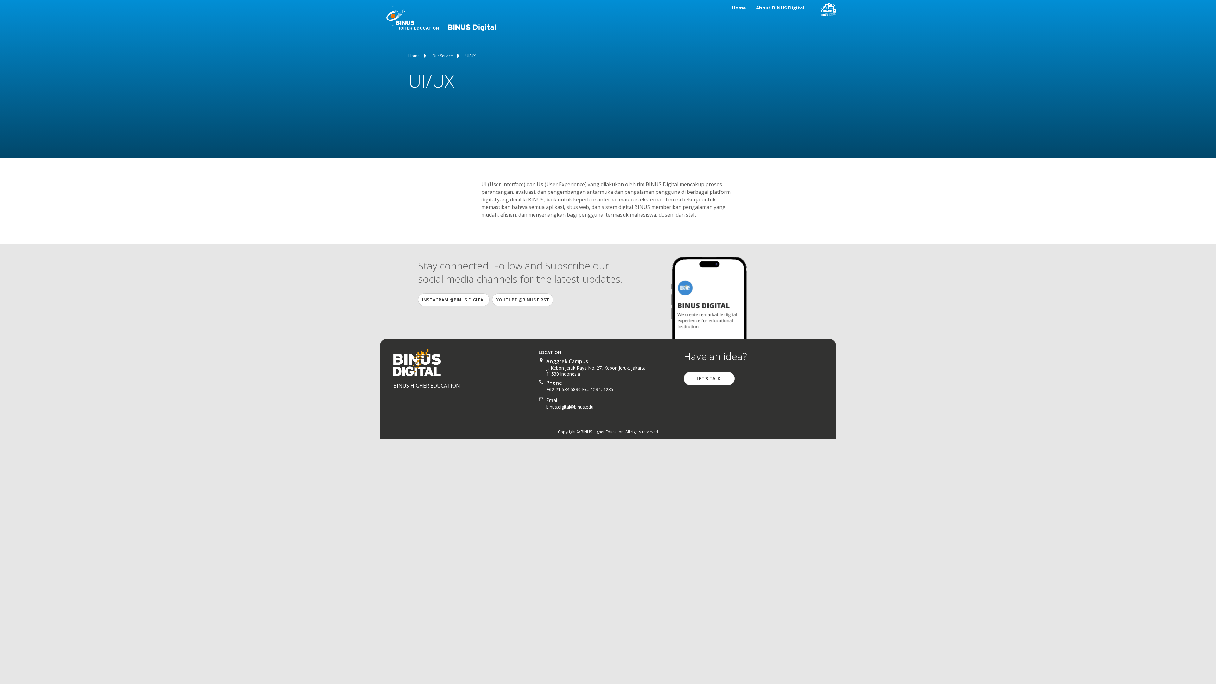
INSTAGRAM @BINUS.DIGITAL (453, 300)
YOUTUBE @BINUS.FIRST (522, 300)
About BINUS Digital (780, 7)
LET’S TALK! (709, 379)
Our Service (442, 56)
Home (739, 7)
